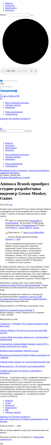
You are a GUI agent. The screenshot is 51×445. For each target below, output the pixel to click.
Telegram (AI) (6, 118)
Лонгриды (10, 5)
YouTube (16, 118)
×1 (2, 84)
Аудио (8, 403)
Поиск (3, 15)
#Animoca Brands (7, 177)
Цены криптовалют (14, 112)
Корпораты (10, 107)
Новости (9, 3)
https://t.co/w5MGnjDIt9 (34, 232)
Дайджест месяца (13, 105)
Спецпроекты (11, 114)
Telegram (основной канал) (12, 310)
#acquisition (35, 221)
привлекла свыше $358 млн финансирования (20, 285)
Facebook (24, 118)
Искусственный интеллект (17, 103)
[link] (7, 126)
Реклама (3, 421)
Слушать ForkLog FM (9, 96)
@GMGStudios (11, 223)
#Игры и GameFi (22, 177)
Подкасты (9, 10)
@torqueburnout (28, 225)
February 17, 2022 (13, 239)
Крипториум (11, 8)
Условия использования (32, 419)
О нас (45, 419)
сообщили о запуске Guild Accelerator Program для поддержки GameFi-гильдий (23, 298)
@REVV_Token (17, 228)
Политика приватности (10, 419)
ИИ (6, 410)
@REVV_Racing (31, 228)
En (1, 98)
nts (11, 205)
